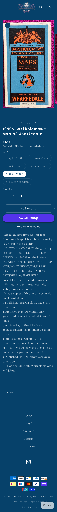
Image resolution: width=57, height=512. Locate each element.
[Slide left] (21, 123)
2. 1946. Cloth (42, 158)
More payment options (28, 226)
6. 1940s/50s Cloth (19, 182)
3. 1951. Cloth (16, 166)
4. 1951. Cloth (41, 166)
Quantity (7, 189)
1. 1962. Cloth (16, 158)
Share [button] (10, 392)
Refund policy (46, 496)
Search (29, 415)
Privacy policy (20, 501)
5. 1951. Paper (14, 173)
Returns (28, 438)
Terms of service (39, 501)
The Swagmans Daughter (24, 496)
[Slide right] (35, 123)
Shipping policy (30, 507)
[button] (7, 7)
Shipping (19, 146)
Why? (28, 423)
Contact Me (28, 446)
